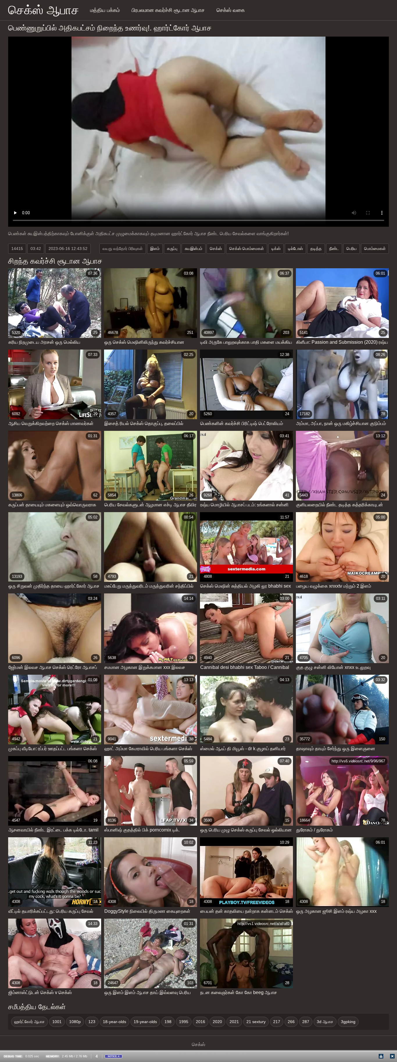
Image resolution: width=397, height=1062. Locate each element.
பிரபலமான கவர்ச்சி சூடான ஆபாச (168, 10)
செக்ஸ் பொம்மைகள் (246, 248)
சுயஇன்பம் (193, 248)
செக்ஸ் (216, 248)
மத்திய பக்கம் (105, 10)
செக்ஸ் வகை (231, 10)
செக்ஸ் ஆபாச (43, 10)
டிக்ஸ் (275, 248)
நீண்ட (334, 248)
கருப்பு (172, 248)
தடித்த (316, 248)
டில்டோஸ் (295, 248)
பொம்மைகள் (375, 248)
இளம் (155, 248)
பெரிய (351, 248)
